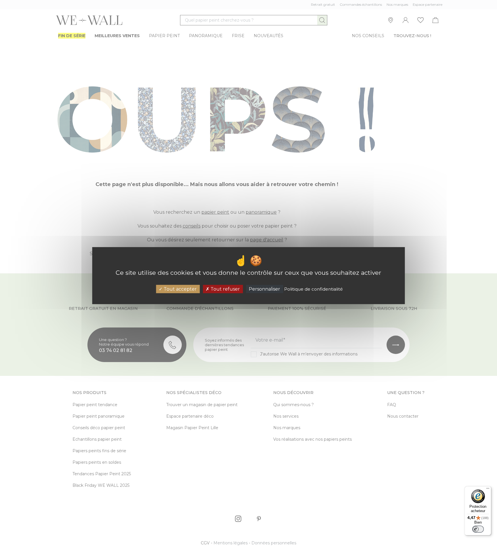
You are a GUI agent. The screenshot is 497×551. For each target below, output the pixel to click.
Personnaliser (264, 288)
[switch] (478, 529)
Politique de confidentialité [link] (313, 288)
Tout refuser (224, 288)
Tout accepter (180, 288)
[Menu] (487, 489)
